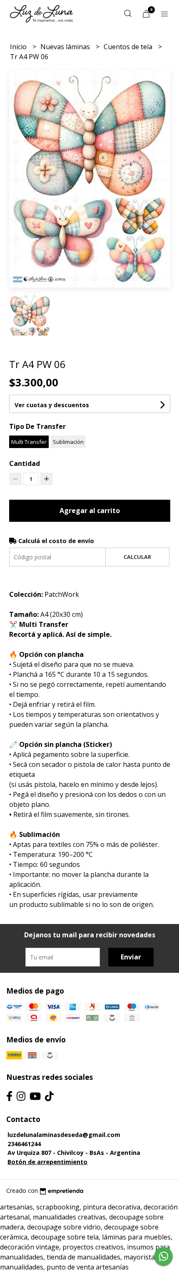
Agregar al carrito (90, 510)
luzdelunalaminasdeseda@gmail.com (63, 1135)
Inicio (19, 46)
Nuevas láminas (66, 46)
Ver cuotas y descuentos (52, 405)
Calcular (137, 557)
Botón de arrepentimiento (47, 1162)
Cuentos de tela (129, 46)
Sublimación (68, 442)
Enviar (131, 957)
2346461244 (24, 1144)
